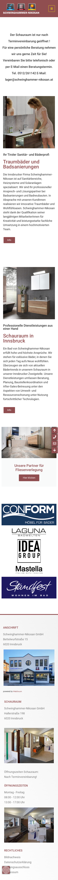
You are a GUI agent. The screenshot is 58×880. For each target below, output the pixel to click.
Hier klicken (29, 477)
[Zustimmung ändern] (6, 870)
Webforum (17, 691)
